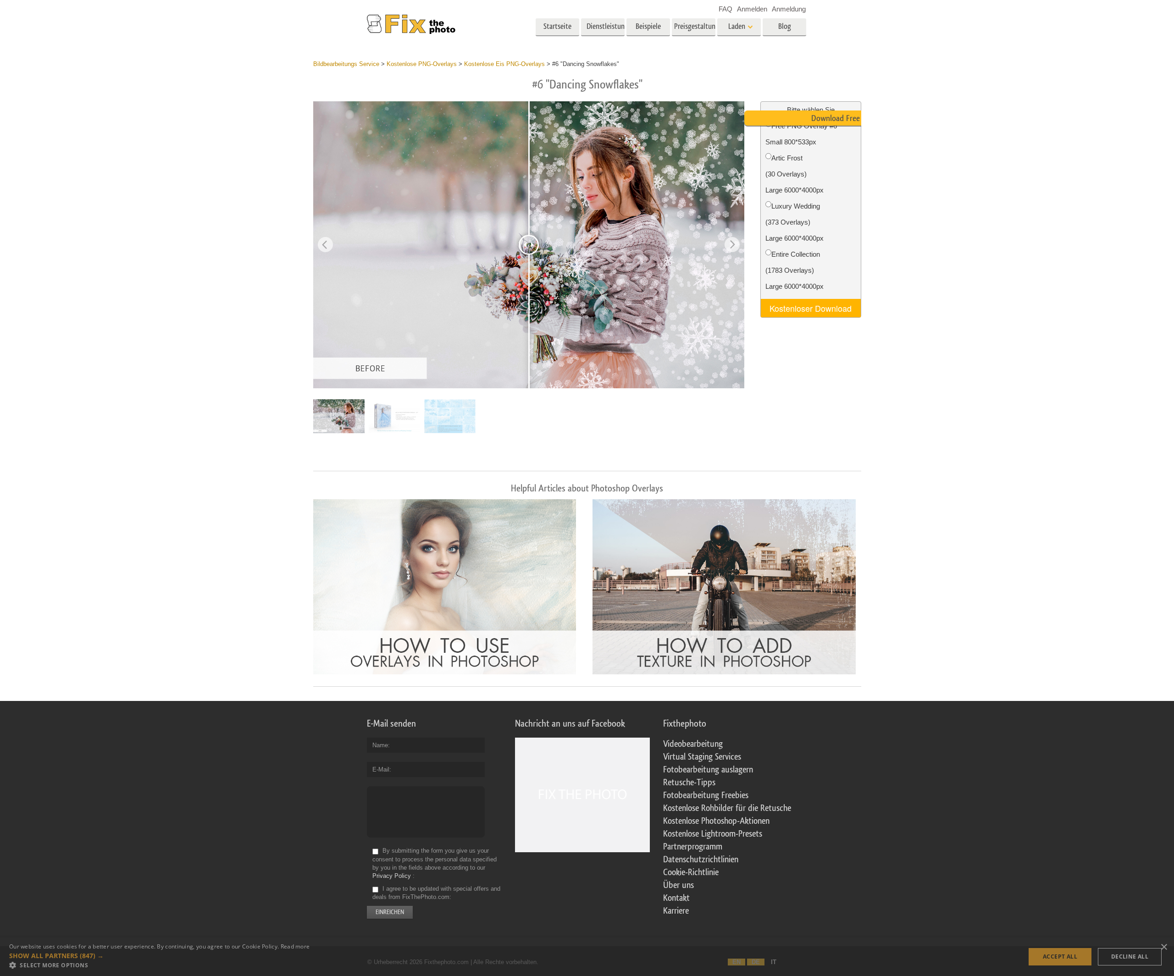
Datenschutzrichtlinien (700, 859)
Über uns (678, 885)
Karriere (676, 910)
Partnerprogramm (692, 846)
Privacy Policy (391, 875)
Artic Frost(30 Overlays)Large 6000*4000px (794, 174)
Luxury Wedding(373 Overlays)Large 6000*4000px (794, 222)
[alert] (587, 956)
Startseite (557, 26)
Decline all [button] (1129, 956)
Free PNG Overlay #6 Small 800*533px (801, 134)
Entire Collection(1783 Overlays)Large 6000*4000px (794, 270)
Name (380, 745)
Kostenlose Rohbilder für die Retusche (727, 808)
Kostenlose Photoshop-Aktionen (716, 821)
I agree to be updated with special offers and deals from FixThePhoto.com (436, 892)
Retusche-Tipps (689, 782)
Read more (295, 946)
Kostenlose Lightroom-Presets (712, 833)
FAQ (725, 9)
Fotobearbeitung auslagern (708, 769)
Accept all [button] (1060, 956)
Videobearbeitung (693, 744)
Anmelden (752, 9)
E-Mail (380, 769)
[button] (159, 955)
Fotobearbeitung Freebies (705, 795)
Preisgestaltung (694, 26)
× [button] (1163, 947)
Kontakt (676, 898)
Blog (784, 26)
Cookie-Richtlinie (691, 872)
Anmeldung (789, 9)
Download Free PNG (843, 118)
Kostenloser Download (811, 308)
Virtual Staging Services (702, 756)
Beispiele (648, 26)
